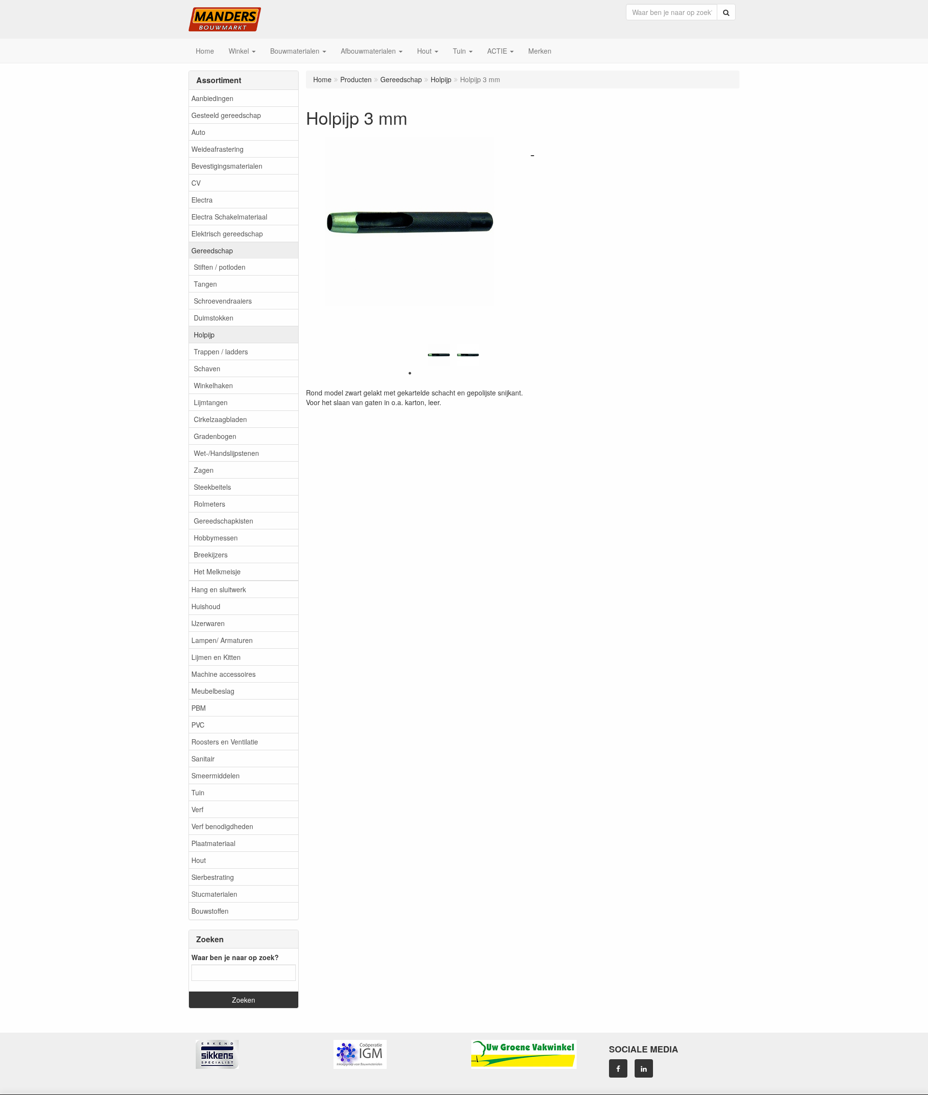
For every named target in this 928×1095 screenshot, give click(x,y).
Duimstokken (213, 317)
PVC (197, 725)
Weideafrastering (217, 149)
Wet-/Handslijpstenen (226, 453)
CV (196, 183)
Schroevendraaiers (223, 301)
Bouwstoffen (210, 911)
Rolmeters (209, 504)
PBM (198, 708)
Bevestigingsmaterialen (226, 166)
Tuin (197, 792)
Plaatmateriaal (213, 843)
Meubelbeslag (212, 691)
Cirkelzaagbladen (220, 419)
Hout (198, 860)
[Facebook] (618, 1068)
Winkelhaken (213, 385)
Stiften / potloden (220, 267)
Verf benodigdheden (222, 826)
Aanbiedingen (212, 98)
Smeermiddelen (215, 775)
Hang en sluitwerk (218, 589)
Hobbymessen (216, 537)
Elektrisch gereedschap (227, 233)
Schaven (207, 368)
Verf (197, 809)
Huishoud (205, 606)
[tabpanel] (439, 355)
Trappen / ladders (221, 351)
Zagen (204, 470)
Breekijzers (211, 554)
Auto (198, 132)
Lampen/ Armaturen (222, 640)
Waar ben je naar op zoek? (235, 957)
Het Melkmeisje (217, 571)
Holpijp (204, 334)
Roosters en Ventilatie (224, 741)
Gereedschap (212, 250)
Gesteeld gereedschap (226, 115)
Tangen (205, 284)
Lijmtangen (211, 402)
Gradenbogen (215, 436)
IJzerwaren (208, 623)
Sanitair (203, 758)
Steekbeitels (212, 487)
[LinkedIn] (644, 1068)
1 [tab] (410, 373)
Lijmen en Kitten (216, 657)
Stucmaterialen (214, 894)
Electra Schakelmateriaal (229, 216)
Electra (202, 199)
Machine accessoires (223, 674)
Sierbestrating (212, 877)
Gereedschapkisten (223, 521)
